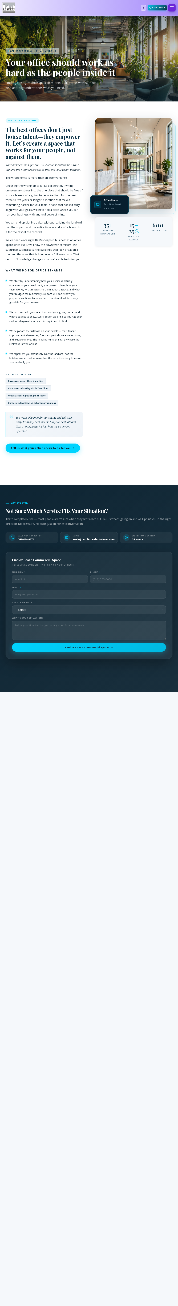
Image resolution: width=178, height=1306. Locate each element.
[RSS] (143, 8)
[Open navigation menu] (172, 8)
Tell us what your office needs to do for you (41, 448)
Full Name (19, 572)
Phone (95, 572)
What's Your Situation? (27, 617)
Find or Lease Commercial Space (87, 647)
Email (16, 587)
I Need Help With (22, 602)
